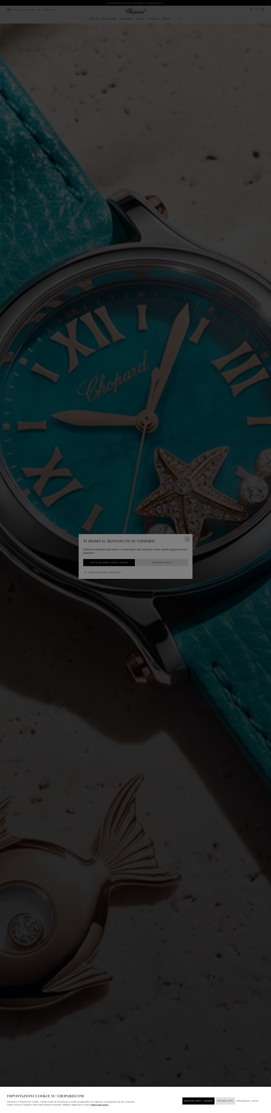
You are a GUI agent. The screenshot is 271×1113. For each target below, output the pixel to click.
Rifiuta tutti (225, 1101)
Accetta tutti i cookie (198, 1101)
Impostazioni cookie (247, 1101)
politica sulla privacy (100, 1104)
